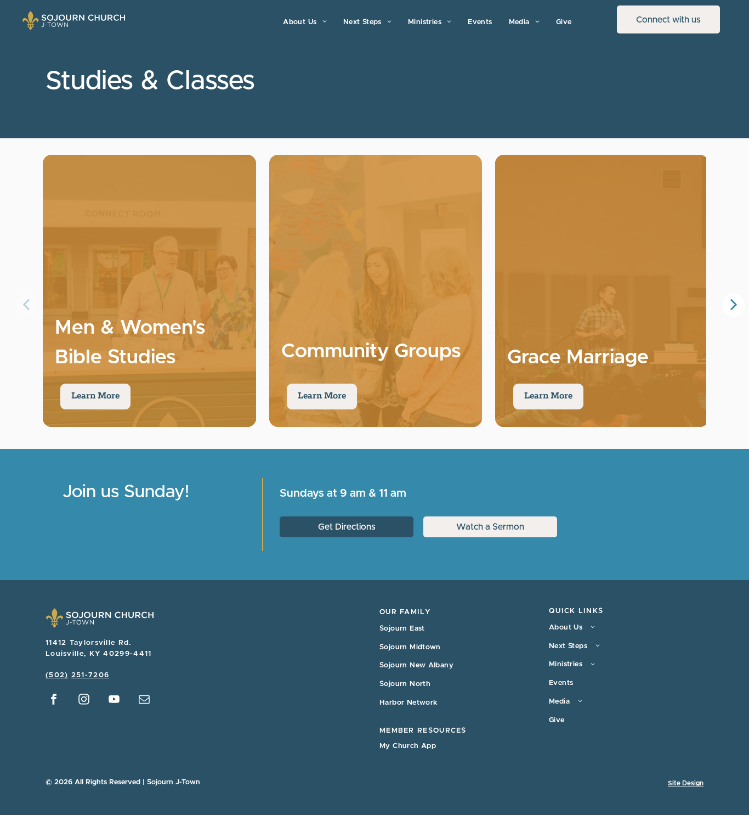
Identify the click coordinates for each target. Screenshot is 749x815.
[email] (144, 700)
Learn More (95, 396)
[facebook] (54, 700)
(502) (57, 675)
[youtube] (114, 700)
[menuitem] (304, 22)
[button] (734, 305)
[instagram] (84, 700)
